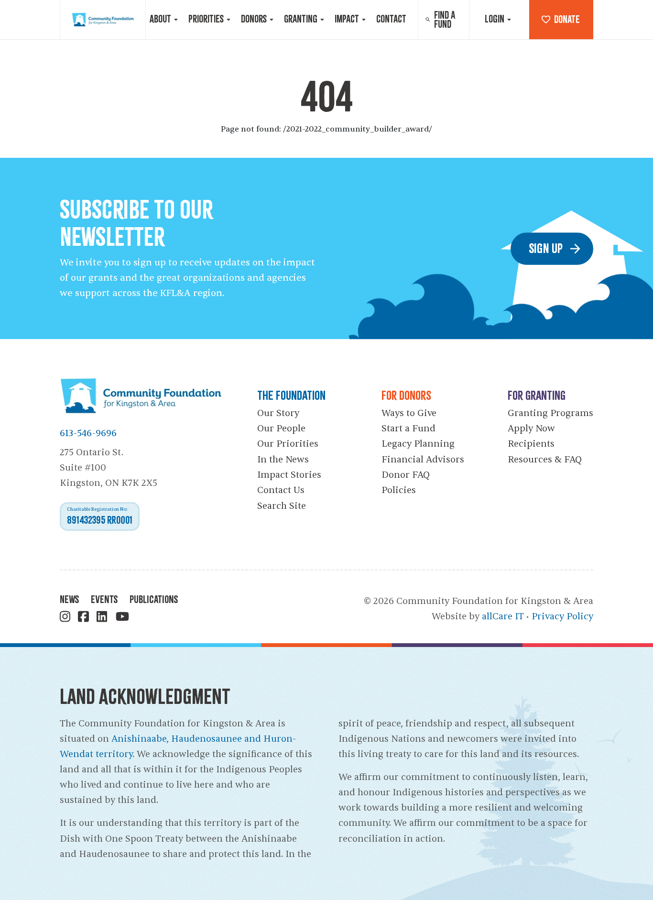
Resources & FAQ (545, 459)
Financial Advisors (422, 459)
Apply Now (531, 428)
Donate (567, 19)
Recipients (531, 444)
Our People (281, 428)
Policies (398, 490)
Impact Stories (289, 475)
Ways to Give (408, 413)
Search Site (281, 506)
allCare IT (503, 616)
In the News (283, 459)
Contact (391, 19)
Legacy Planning (418, 444)
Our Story (278, 413)
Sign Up (546, 248)
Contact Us (281, 490)
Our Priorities (287, 444)
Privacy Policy (562, 616)
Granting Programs (550, 413)
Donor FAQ (405, 475)
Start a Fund (408, 428)
